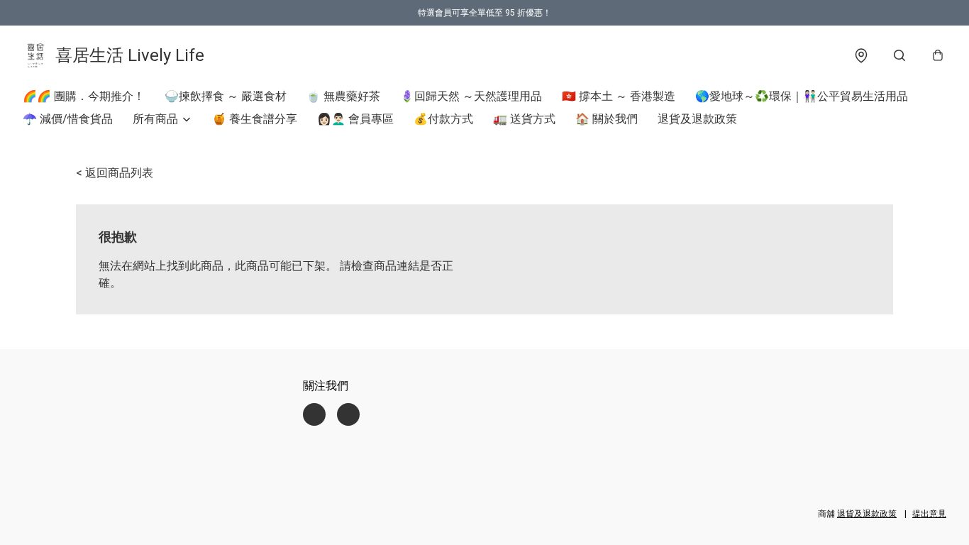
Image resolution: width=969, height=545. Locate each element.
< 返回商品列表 (114, 173)
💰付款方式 (443, 119)
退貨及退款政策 (697, 119)
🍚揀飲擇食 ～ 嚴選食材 (226, 96)
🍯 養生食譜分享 (254, 119)
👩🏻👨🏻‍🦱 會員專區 (355, 119)
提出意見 (929, 514)
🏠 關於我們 (606, 119)
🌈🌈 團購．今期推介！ (84, 96)
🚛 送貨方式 (524, 119)
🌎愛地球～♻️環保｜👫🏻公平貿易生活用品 (801, 96)
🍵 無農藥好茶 (343, 96)
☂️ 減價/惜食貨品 (68, 119)
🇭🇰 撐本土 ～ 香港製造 (618, 96)
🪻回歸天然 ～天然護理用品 (471, 96)
